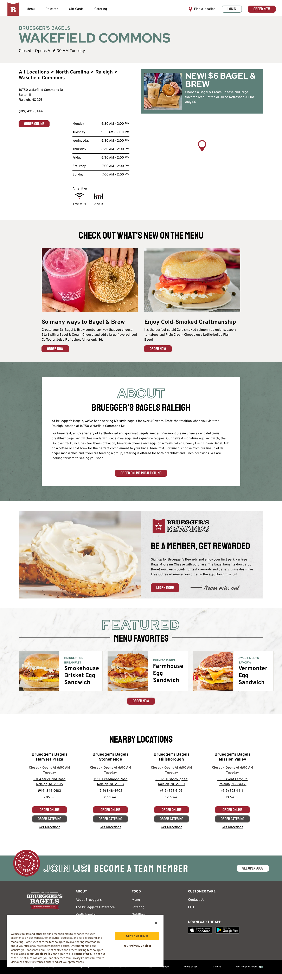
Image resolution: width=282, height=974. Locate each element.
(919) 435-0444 (31, 111)
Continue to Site (137, 936)
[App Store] (200, 930)
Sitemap (216, 966)
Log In (231, 9)
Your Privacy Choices (246, 967)
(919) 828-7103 (171, 791)
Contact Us (196, 900)
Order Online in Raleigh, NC (141, 473)
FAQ (191, 907)
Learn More (165, 587)
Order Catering (49, 818)
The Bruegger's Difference (95, 907)
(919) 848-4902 (110, 791)
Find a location (205, 9)
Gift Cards (76, 9)
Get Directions (49, 827)
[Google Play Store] (228, 930)
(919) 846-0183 (49, 791)
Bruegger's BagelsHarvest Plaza (50, 757)
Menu (30, 9)
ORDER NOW (55, 348)
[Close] (156, 923)
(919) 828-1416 (232, 791)
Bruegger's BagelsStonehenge (110, 757)
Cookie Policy (43, 954)
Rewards (51, 9)
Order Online (34, 123)
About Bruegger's (89, 900)
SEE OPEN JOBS (252, 868)
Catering (100, 9)
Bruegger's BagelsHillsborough (172, 757)
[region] (202, 151)
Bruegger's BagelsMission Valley (232, 757)
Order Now (262, 9)
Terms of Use (190, 966)
